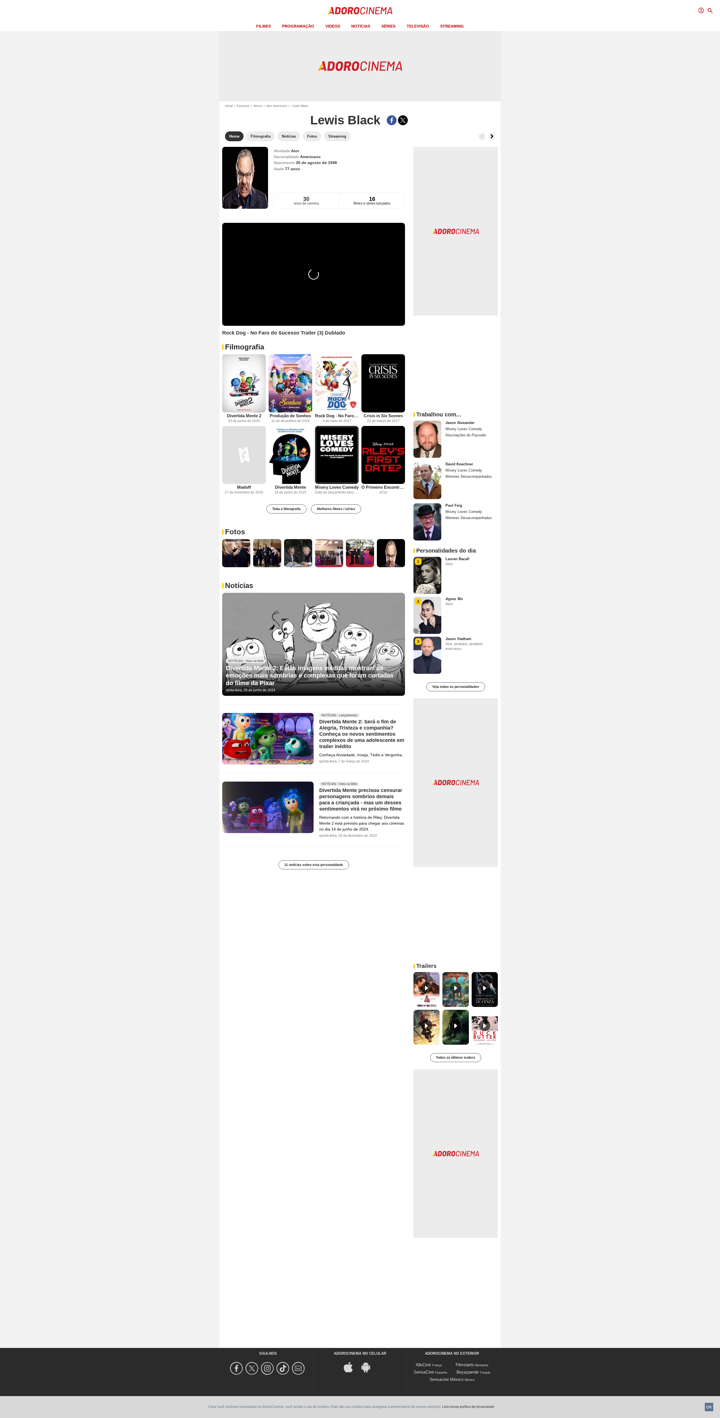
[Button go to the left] (482, 136)
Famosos (243, 105)
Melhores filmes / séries (336, 509)
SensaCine (424, 1372)
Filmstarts (465, 1364)
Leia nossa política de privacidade (468, 1407)
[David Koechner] (427, 480)
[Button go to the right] (491, 136)
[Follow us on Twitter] (253, 1368)
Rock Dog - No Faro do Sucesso (337, 415)
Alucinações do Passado (466, 435)
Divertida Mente (290, 487)
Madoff (244, 487)
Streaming (452, 26)
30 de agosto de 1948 (316, 162)
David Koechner (459, 464)
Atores (257, 105)
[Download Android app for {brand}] (369, 1367)
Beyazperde (467, 1372)
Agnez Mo (454, 599)
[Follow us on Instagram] (268, 1368)
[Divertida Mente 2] (244, 383)
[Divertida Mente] (290, 455)
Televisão (418, 26)
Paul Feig (454, 505)
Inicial (229, 105)
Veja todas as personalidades (455, 687)
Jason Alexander (460, 423)
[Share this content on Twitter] (403, 120)
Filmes (263, 26)
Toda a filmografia (286, 509)
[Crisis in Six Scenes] (383, 383)
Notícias (360, 26)
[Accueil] (360, 11)
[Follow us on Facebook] (237, 1368)
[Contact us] (299, 1368)
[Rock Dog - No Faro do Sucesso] (337, 383)
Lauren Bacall (457, 559)
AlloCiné (423, 1364)
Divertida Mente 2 (244, 415)
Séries (388, 26)
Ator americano (276, 105)
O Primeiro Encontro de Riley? (383, 487)
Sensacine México (446, 1379)
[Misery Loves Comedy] (337, 455)
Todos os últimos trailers (455, 1058)
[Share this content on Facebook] (392, 120)
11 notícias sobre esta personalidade (313, 865)
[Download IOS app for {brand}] (351, 1367)
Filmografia (244, 347)
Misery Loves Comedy (337, 487)
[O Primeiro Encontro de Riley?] (383, 455)
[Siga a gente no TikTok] (283, 1368)
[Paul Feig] (427, 521)
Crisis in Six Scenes (383, 415)
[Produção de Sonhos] (290, 383)
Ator (295, 151)
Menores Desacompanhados (469, 476)
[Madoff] (244, 455)
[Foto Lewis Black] (236, 553)
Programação (298, 26)
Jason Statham (458, 639)
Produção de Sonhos (290, 415)
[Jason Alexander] (427, 439)
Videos (332, 26)
